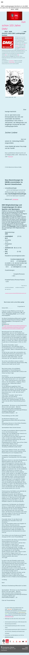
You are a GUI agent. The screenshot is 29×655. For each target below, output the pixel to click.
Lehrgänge (15, 199)
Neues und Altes (11, 62)
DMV (6, 54)
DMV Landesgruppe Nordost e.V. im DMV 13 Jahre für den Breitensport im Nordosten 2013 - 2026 (14, 7)
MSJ (18, 54)
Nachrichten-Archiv (9, 616)
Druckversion (6, 647)
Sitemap (12, 647)
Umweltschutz (11, 60)
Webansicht (25, 648)
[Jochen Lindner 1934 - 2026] (14, 82)
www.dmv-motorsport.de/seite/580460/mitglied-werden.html (15, 293)
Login (26, 647)
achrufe (11, 156)
